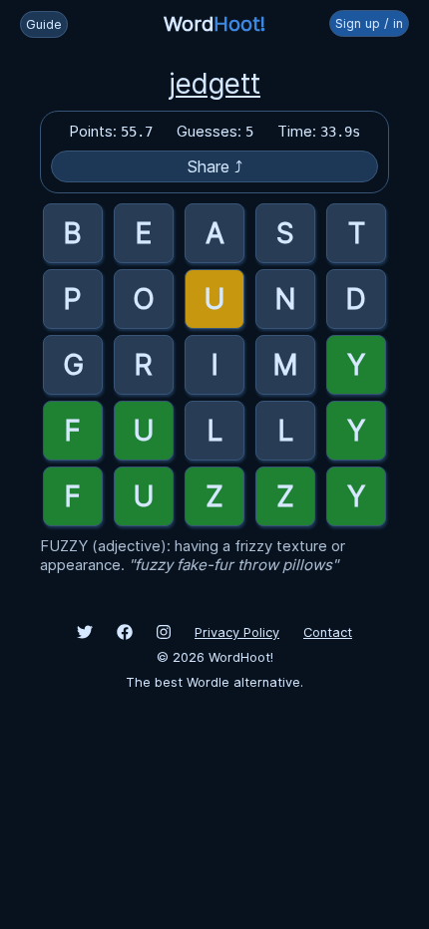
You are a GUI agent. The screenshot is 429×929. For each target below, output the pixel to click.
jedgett (214, 84)
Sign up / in (369, 23)
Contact (327, 632)
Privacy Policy (237, 632)
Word (214, 24)
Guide (44, 24)
